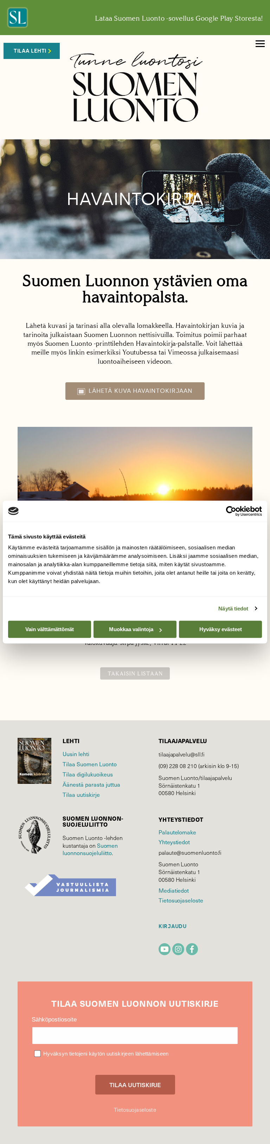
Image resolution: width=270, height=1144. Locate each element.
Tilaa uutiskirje (81, 794)
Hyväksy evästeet (220, 629)
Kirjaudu (173, 926)
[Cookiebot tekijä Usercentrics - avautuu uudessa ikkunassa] (231, 511)
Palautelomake (177, 832)
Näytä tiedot (233, 608)
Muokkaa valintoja (131, 629)
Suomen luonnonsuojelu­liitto (90, 849)
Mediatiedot (174, 890)
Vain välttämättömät (49, 629)
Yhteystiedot (174, 842)
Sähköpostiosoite (54, 1019)
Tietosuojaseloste (181, 900)
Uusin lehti (76, 753)
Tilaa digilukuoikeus (88, 774)
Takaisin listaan (135, 673)
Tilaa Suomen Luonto (90, 764)
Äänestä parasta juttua (91, 784)
